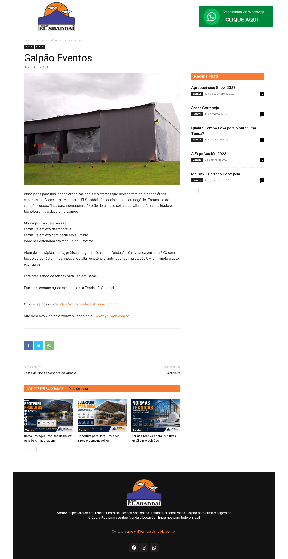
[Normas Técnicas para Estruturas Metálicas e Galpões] (155, 415)
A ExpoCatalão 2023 (208, 153)
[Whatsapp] (154, 547)
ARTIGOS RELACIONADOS (45, 388)
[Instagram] (144, 547)
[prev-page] (26, 449)
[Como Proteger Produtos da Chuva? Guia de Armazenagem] (48, 415)
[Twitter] (38, 345)
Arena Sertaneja (205, 108)
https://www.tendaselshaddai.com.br (88, 304)
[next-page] (34, 449)
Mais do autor (78, 388)
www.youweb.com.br (112, 316)
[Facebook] (28, 345)
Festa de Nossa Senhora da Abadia (50, 373)
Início (27, 40)
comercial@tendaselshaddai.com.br (150, 531)
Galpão (53, 40)
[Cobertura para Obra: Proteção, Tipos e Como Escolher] (102, 415)
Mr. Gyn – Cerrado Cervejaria (215, 174)
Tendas (39, 40)
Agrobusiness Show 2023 (213, 87)
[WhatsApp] (49, 345)
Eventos (197, 93)
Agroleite (173, 373)
